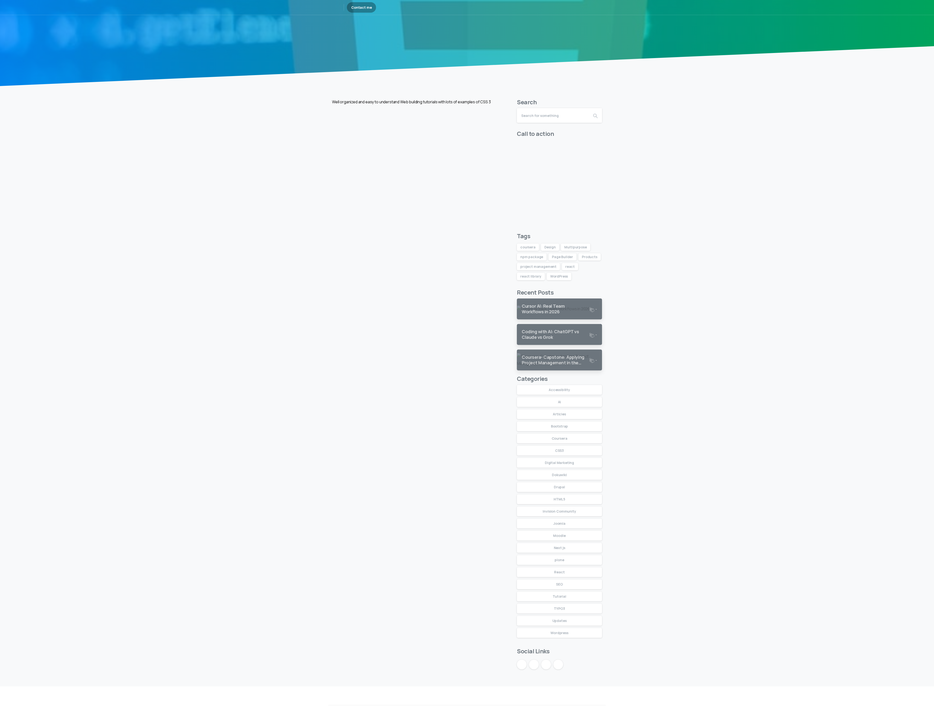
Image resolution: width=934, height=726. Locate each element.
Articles (559, 414)
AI (559, 402)
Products (589, 256)
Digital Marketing (559, 462)
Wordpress (559, 632)
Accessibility (559, 389)
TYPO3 (559, 608)
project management (538, 266)
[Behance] (583, 7)
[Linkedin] (580, 701)
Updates (559, 620)
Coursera (559, 438)
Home (437, 34)
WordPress (559, 276)
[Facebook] (597, 701)
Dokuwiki (559, 474)
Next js (559, 547)
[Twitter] (589, 701)
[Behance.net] (572, 701)
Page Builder (562, 256)
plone (559, 560)
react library (530, 276)
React (559, 572)
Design (550, 247)
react (570, 266)
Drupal (559, 487)
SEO (559, 584)
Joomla (559, 523)
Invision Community (559, 511)
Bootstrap (482, 34)
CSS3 (559, 450)
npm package (531, 256)
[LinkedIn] (576, 7)
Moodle (559, 535)
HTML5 (559, 499)
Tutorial (457, 34)
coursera (528, 247)
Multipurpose (575, 247)
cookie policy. (501, 721)
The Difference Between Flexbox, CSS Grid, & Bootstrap (374, 189)
